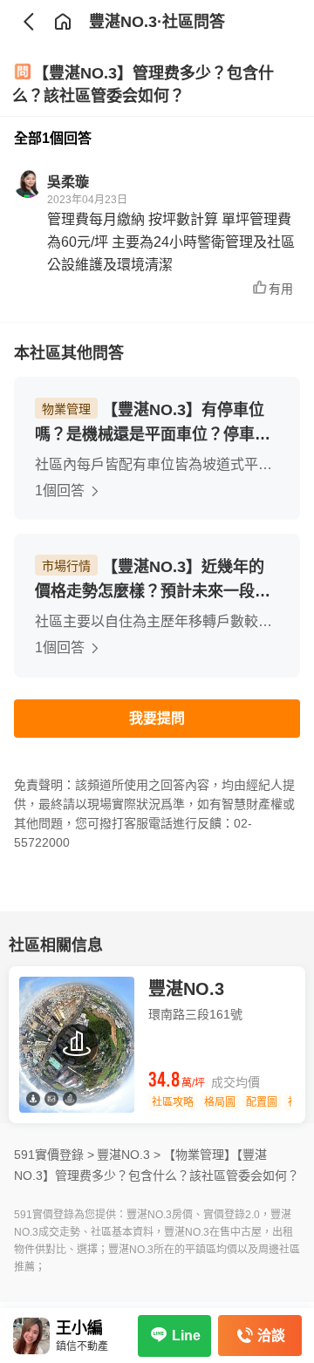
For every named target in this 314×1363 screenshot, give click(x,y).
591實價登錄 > (54, 1155)
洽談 (271, 1335)
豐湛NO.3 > (128, 1155)
